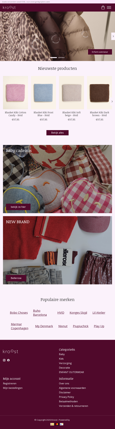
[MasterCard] (57, 424)
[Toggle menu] (109, 7)
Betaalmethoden (68, 401)
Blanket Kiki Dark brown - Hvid (99, 114)
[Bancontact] (61, 424)
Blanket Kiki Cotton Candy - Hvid (15, 114)
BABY (19, 51)
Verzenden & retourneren (73, 406)
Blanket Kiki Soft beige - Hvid (71, 114)
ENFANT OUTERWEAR (71, 372)
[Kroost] (9, 7)
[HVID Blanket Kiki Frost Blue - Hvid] (43, 92)
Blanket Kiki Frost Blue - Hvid (43, 114)
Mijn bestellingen (12, 388)
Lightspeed (75, 420)
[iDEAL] (52, 424)
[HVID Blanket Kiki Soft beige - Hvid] (71, 92)
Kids (61, 358)
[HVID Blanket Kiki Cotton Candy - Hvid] (15, 92)
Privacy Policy (66, 397)
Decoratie (64, 367)
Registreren (9, 383)
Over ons (64, 383)
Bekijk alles (57, 132)
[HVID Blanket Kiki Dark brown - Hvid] (99, 92)
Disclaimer (65, 392)
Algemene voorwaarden (72, 388)
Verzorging (65, 363)
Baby (62, 354)
